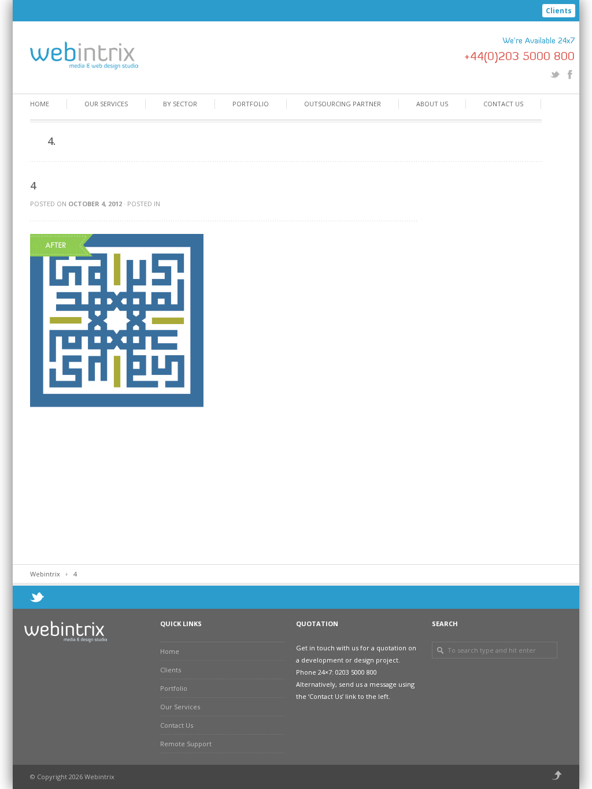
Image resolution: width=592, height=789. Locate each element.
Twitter (555, 74)
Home (39, 103)
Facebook (570, 74)
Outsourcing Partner (342, 103)
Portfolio (250, 103)
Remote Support (186, 743)
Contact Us (503, 103)
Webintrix (45, 574)
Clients (559, 11)
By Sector (180, 103)
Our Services (106, 103)
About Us (432, 103)
